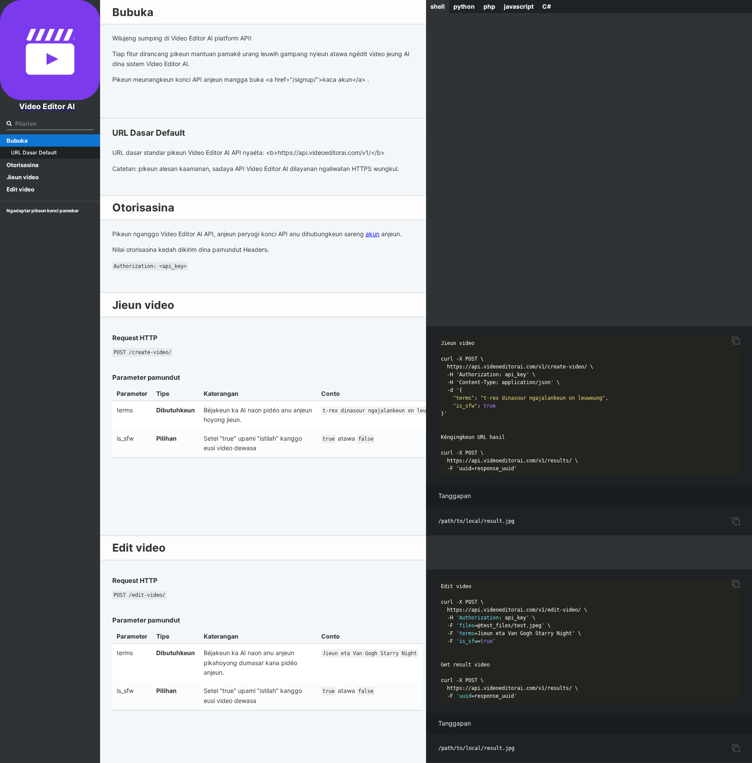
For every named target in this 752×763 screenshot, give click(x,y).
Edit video (20, 189)
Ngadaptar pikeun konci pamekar (43, 211)
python (464, 6)
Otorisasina (23, 164)
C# (546, 6)
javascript (519, 6)
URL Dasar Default (34, 152)
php (489, 6)
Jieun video (23, 177)
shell (437, 6)
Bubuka (17, 140)
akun (372, 234)
